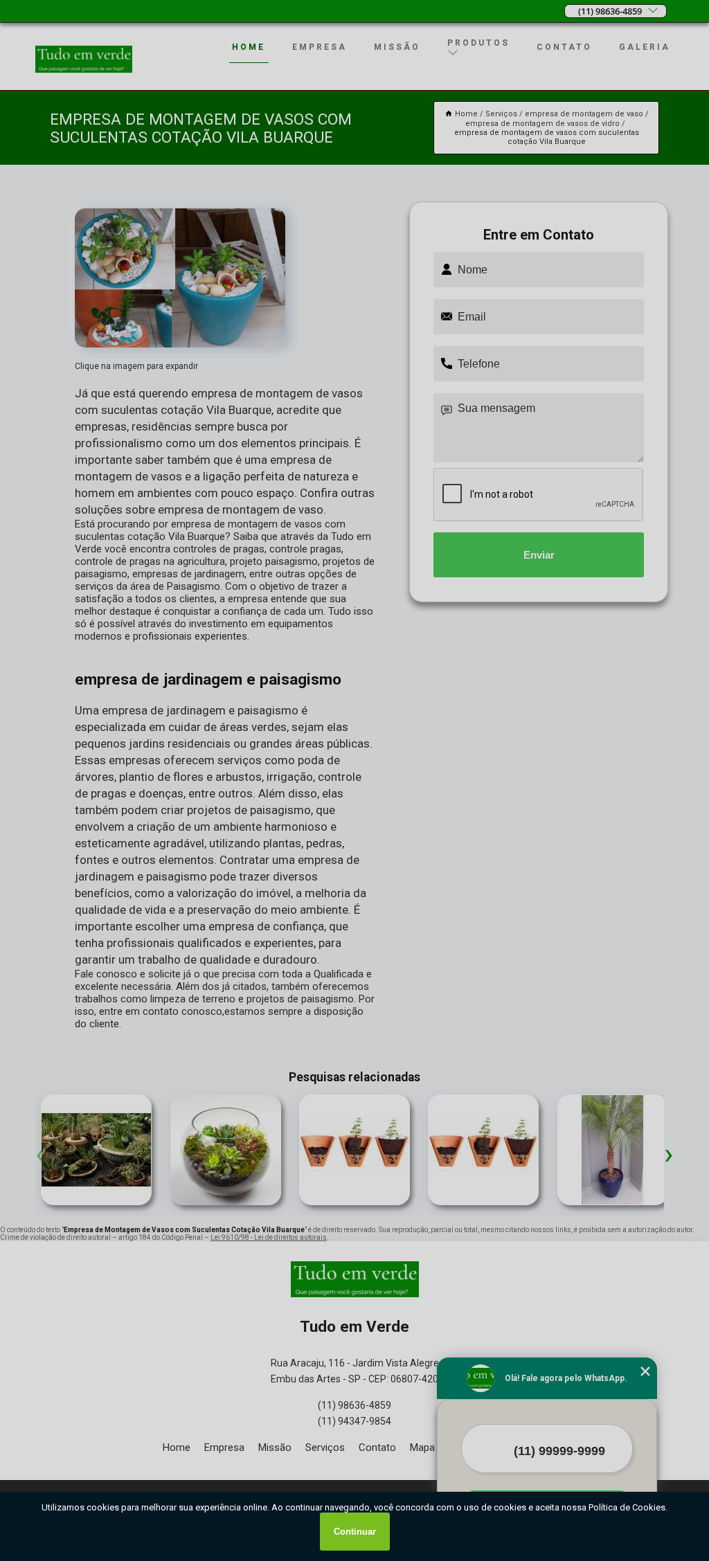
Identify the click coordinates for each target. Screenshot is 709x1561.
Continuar (355, 1531)
